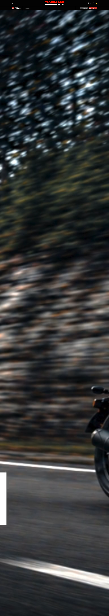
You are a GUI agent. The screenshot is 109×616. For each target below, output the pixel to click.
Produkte (85, 8)
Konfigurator (94, 8)
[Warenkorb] (90, 3)
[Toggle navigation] (13, 3)
